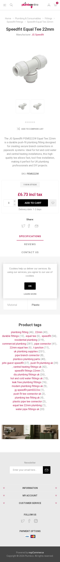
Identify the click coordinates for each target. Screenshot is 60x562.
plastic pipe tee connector (27, 401)
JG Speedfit (38, 34)
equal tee (31, 336)
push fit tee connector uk (27, 393)
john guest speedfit (13, 363)
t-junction (38, 347)
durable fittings (10, 336)
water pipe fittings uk (27, 409)
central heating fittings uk (27, 366)
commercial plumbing (14, 343)
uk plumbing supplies (26, 351)
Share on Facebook (29, 226)
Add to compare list (32, 129)
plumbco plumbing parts (26, 359)
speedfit (46, 336)
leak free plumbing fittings (26, 382)
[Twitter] (22, 520)
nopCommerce (36, 552)
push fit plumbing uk (42, 363)
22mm (38, 332)
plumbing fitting (19, 332)
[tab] (30, 236)
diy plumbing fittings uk (27, 374)
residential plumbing (26, 339)
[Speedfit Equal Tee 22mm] (22, 106)
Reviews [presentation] (30, 244)
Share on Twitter (23, 226)
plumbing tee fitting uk (27, 397)
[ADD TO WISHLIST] (52, 202)
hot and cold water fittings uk (27, 378)
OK (30, 286)
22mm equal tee (19, 347)
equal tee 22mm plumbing (27, 405)
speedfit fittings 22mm (27, 370)
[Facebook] (29, 520)
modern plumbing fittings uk (27, 386)
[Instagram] (35, 520)
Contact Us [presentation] (30, 252)
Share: (30, 219)
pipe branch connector (27, 355)
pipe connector (42, 343)
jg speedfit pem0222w (27, 389)
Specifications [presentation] (30, 236)
